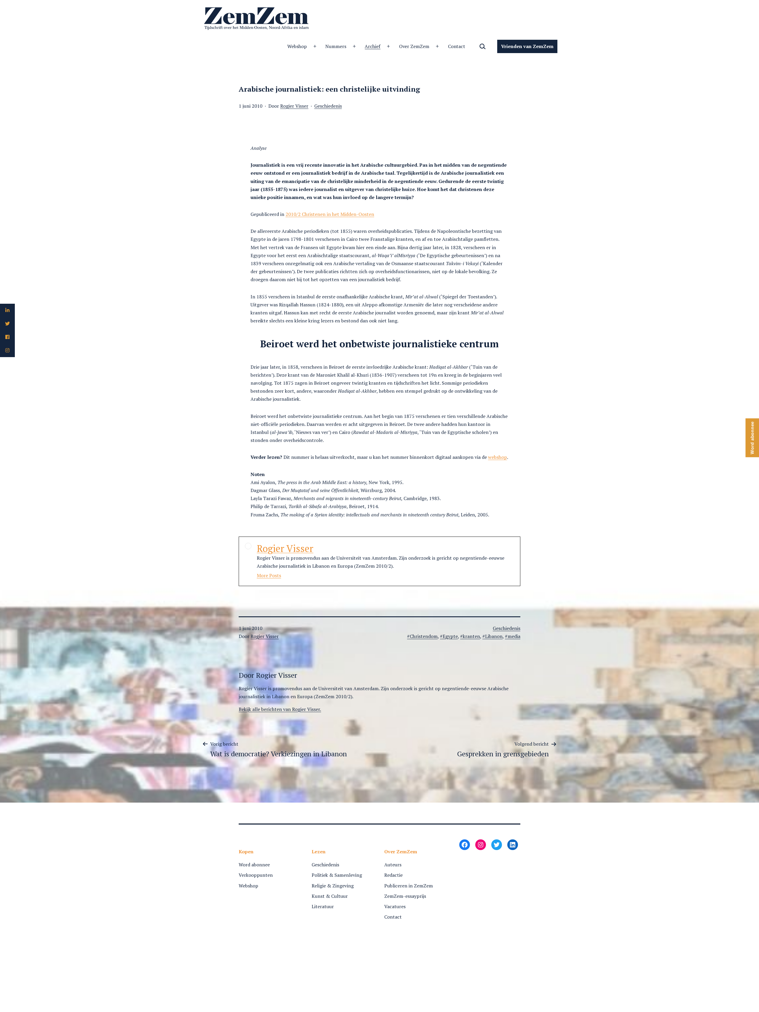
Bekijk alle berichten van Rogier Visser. (280, 709)
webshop (497, 457)
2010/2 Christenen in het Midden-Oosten (330, 214)
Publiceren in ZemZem (408, 885)
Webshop (297, 46)
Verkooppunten (256, 875)
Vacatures (395, 906)
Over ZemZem (414, 46)
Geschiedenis (328, 106)
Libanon (494, 636)
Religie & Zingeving (333, 885)
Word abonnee (254, 864)
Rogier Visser (294, 106)
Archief (372, 46)
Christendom (424, 636)
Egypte (450, 636)
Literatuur (323, 906)
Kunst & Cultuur (330, 896)
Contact (456, 46)
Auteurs (392, 864)
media (514, 636)
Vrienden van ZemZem (527, 46)
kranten (471, 636)
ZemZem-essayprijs (405, 896)
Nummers (335, 46)
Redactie (393, 875)
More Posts (269, 575)
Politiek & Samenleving (337, 875)
